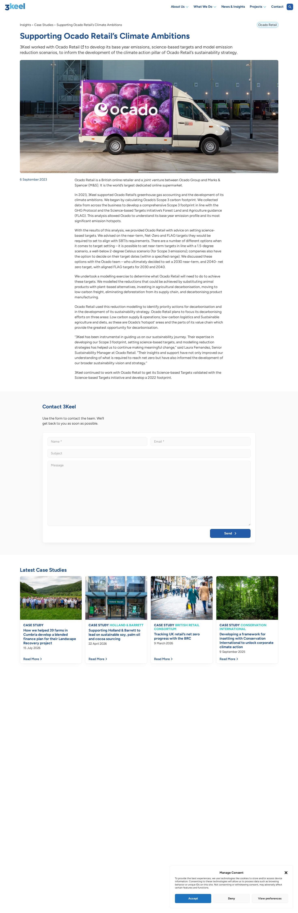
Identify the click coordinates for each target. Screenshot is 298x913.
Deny (231, 898)
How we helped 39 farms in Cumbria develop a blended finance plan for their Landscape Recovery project (49, 636)
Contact (277, 7)
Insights (25, 25)
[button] (286, 873)
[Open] (290, 7)
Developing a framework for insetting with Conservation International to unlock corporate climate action (246, 640)
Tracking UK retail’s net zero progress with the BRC (177, 636)
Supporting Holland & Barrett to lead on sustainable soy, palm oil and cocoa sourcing (114, 634)
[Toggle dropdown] (187, 7)
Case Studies (43, 25)
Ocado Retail (67, 46)
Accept (193, 898)
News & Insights (233, 7)
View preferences (270, 898)
